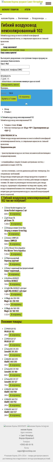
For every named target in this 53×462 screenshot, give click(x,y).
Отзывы (7, 112)
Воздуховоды (38, 18)
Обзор (6, 109)
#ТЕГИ (27, 9)
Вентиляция (23, 18)
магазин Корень (7, 18)
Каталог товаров (10, 9)
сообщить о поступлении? (40, 50)
